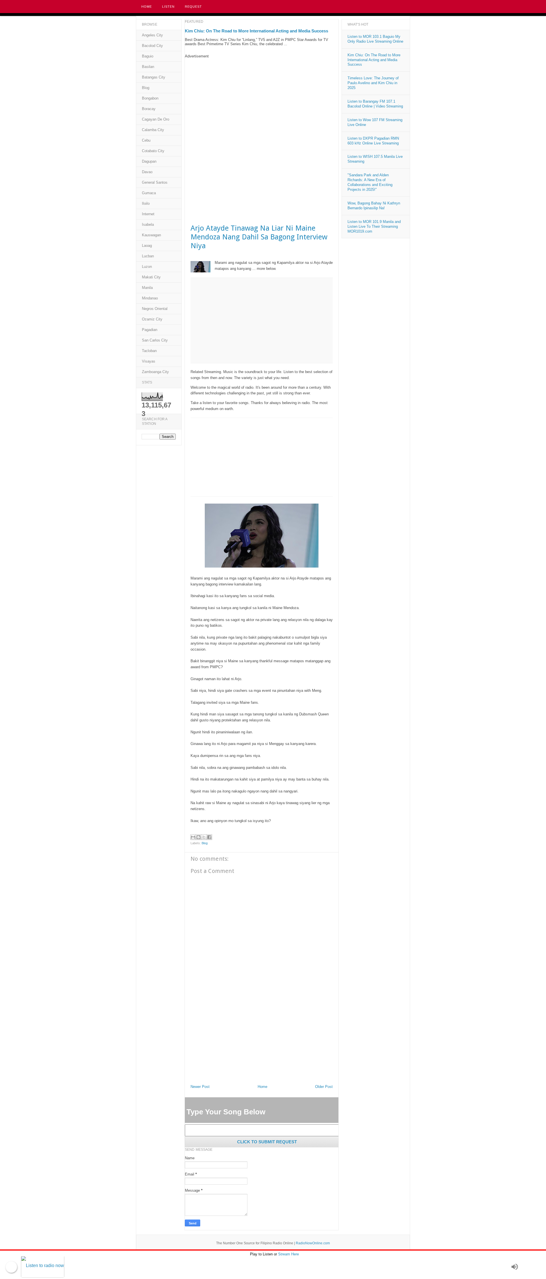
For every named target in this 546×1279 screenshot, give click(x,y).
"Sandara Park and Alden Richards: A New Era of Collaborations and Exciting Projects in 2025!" (370, 182)
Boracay (149, 109)
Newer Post (200, 1087)
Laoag (147, 245)
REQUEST (193, 6)
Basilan (148, 67)
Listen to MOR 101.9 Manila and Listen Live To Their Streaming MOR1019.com (374, 226)
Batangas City (153, 77)
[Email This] (193, 837)
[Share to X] (204, 837)
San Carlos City (155, 340)
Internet (148, 214)
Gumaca (149, 193)
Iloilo (146, 203)
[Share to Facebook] (209, 837)
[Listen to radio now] (264, 1267)
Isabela (148, 224)
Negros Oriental (154, 309)
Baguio (147, 56)
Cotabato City (153, 151)
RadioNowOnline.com (313, 1243)
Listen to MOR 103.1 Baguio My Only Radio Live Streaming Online (375, 39)
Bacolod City (152, 46)
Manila (147, 287)
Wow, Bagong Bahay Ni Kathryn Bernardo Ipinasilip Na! (374, 205)
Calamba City (153, 130)
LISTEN (168, 6)
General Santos (154, 182)
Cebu (146, 140)
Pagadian (149, 330)
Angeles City (152, 35)
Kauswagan (151, 235)
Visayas (148, 361)
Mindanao (150, 298)
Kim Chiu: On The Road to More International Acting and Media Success (256, 30)
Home (146, 6)
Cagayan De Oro (155, 119)
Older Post (324, 1087)
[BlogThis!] (198, 837)
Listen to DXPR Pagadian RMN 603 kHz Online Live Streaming (373, 140)
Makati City (151, 277)
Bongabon (150, 98)
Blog (205, 843)
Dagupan (149, 161)
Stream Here (288, 1254)
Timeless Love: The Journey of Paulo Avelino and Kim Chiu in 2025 (373, 83)
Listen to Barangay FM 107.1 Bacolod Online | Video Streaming (375, 103)
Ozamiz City (152, 319)
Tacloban (149, 351)
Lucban (148, 256)
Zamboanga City (155, 372)
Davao (147, 172)
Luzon (147, 266)
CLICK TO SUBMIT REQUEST (267, 1141)
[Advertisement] (261, 98)
